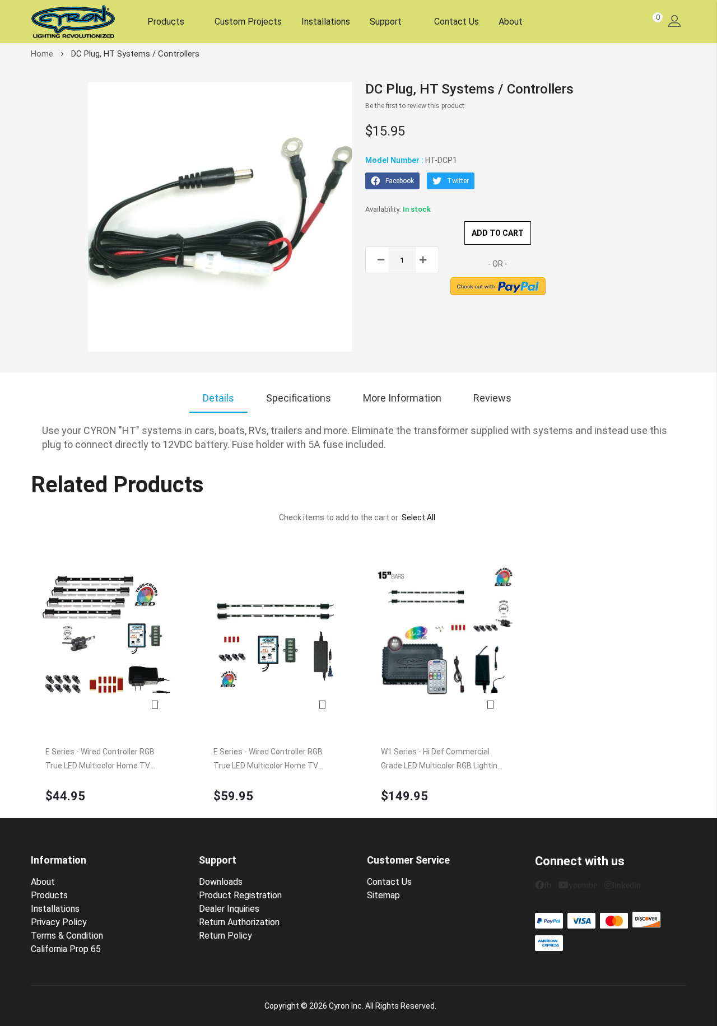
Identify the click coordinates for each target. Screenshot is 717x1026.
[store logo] (73, 21)
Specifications (298, 398)
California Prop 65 (66, 949)
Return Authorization (239, 922)
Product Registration (240, 895)
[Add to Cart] (107, 637)
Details (218, 398)
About (511, 21)
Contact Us (456, 21)
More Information (402, 398)
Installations (325, 21)
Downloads (221, 881)
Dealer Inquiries (229, 908)
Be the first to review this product (414, 106)
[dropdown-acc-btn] (674, 22)
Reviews (492, 398)
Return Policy (225, 935)
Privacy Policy (59, 922)
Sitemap (383, 895)
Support (387, 21)
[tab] (218, 398)
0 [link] (658, 17)
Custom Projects (248, 21)
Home (42, 54)
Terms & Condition (67, 935)
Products (165, 21)
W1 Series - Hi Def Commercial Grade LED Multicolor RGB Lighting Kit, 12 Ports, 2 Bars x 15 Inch (441, 760)
